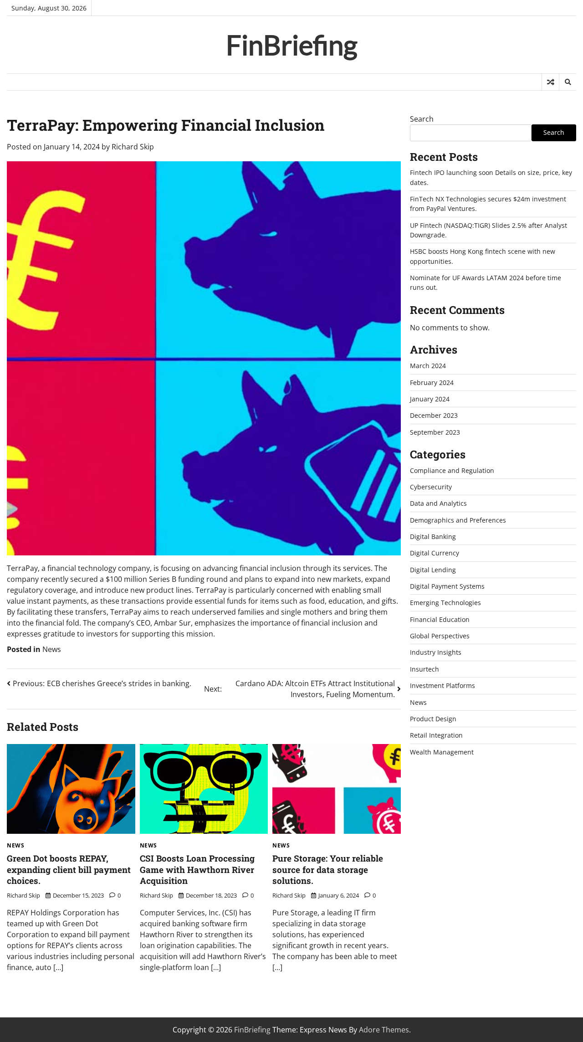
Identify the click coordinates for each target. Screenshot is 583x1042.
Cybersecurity (431, 487)
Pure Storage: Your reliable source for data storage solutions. (327, 869)
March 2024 (428, 365)
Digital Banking (433, 536)
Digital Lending (433, 569)
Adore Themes (384, 1030)
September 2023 (435, 432)
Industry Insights (435, 652)
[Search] (567, 82)
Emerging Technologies (445, 602)
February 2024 (432, 382)
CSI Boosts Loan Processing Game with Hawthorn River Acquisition (197, 869)
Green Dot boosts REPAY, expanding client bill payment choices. (69, 869)
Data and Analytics (438, 503)
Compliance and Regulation (452, 470)
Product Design (433, 718)
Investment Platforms (442, 685)
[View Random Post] (550, 82)
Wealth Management (442, 752)
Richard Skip (133, 147)
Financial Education (440, 619)
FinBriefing (292, 44)
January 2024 (430, 399)
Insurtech (424, 669)
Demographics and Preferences (458, 520)
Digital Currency (434, 553)
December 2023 (434, 415)
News (51, 649)
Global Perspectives (440, 635)
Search (422, 119)
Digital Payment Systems (447, 586)
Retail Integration (436, 735)
